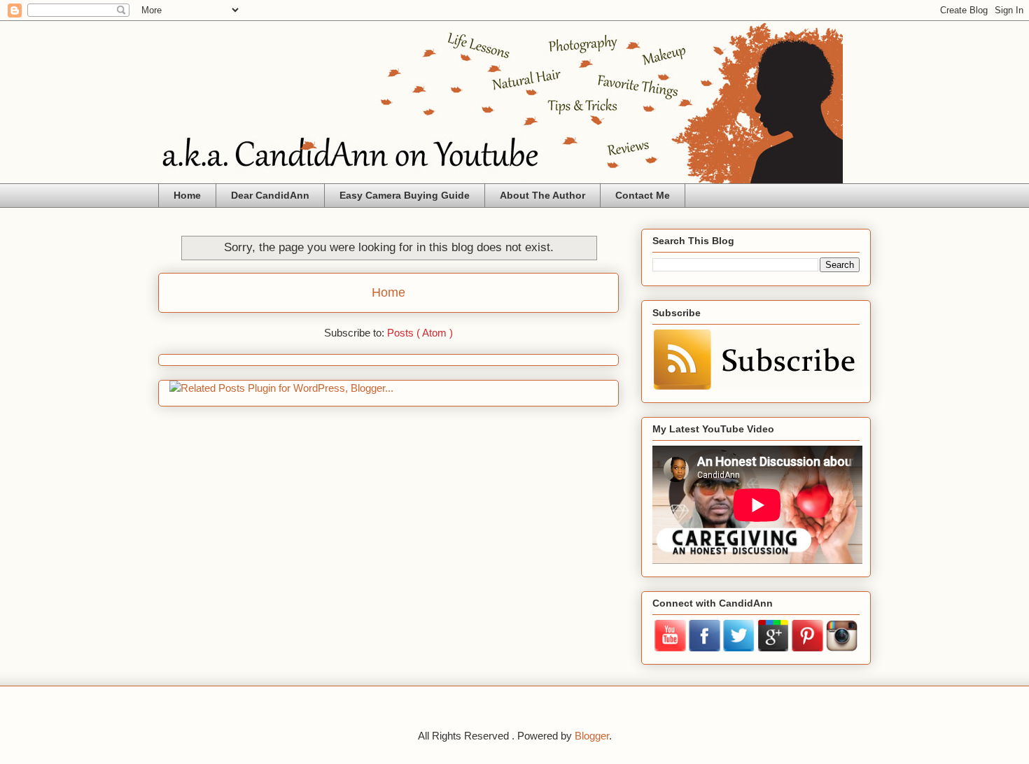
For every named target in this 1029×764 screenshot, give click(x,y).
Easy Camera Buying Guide (405, 195)
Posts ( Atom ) (420, 333)
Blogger (592, 736)
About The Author (542, 195)
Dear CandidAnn (270, 195)
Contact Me (642, 195)
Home (187, 195)
